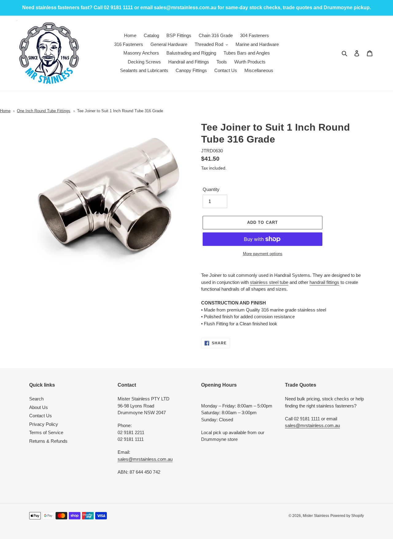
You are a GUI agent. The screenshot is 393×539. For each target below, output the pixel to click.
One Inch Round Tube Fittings (43, 111)
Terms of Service (46, 432)
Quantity (211, 189)
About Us (38, 407)
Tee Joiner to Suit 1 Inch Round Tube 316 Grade (120, 111)
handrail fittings (324, 282)
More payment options (262, 253)
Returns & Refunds (48, 441)
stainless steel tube (269, 282)
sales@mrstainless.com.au (145, 459)
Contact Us (40, 415)
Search (36, 398)
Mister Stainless (316, 516)
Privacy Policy (43, 424)
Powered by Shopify (347, 516)
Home (5, 111)
